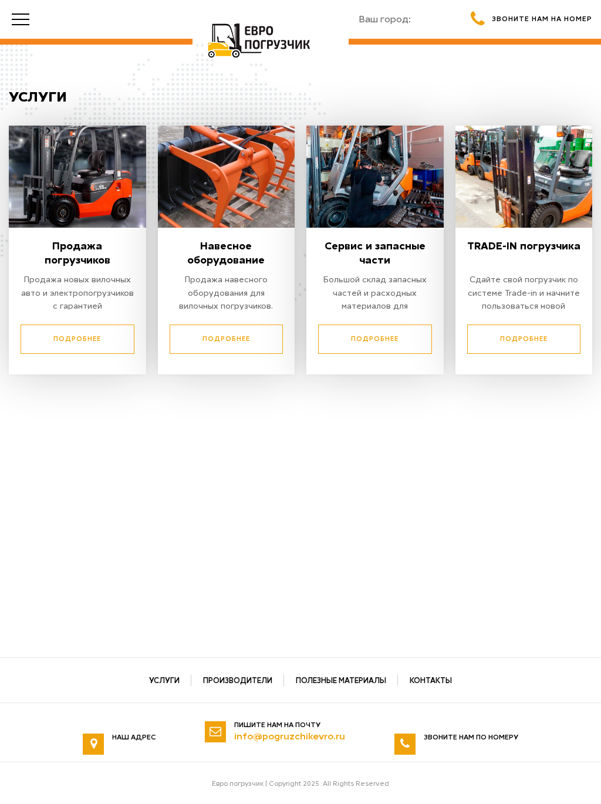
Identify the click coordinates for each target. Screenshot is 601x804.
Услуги (164, 680)
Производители (237, 680)
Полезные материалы (341, 680)
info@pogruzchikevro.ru (289, 736)
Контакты (431, 680)
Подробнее (77, 339)
